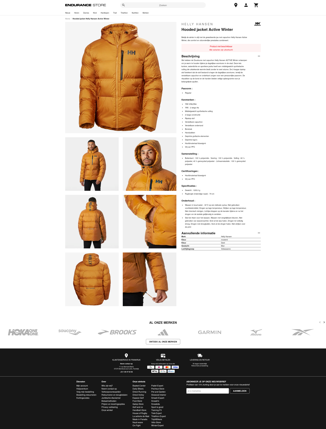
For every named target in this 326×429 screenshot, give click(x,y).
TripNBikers (156, 419)
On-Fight (136, 425)
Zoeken (163, 5)
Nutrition (135, 12)
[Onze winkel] (235, 5)
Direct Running (139, 391)
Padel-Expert (157, 385)
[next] (324, 322)
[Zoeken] (123, 5)
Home (67, 18)
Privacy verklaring (109, 407)
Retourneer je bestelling (199, 366)
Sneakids (155, 403)
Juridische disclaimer (111, 397)
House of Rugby (140, 413)
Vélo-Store (156, 422)
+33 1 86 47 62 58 (126, 372)
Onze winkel (107, 410)
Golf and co (138, 407)
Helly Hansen (197, 24)
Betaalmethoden (108, 400)
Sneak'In (155, 400)
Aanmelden (239, 390)
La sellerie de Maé (141, 416)
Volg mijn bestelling (85, 391)
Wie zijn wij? (107, 385)
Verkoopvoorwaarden (111, 391)
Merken (146, 12)
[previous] (320, 322)
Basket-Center (139, 385)
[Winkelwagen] (256, 5)
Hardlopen (105, 12)
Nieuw (67, 12)
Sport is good (157, 407)
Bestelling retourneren (86, 394)
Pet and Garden (158, 391)
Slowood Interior (158, 394)
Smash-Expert (157, 397)
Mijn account (82, 385)
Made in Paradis (140, 419)
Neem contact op (126, 364)
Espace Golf (138, 397)
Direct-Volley (138, 394)
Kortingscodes (82, 397)
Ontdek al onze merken (163, 341)
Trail (115, 12)
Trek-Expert (156, 413)
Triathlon (124, 12)
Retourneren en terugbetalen (114, 394)
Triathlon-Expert (158, 416)
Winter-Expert (157, 425)
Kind (95, 12)
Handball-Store (139, 410)
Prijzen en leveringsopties (113, 403)
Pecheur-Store (157, 388)
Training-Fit (156, 410)
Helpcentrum (82, 388)
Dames (86, 12)
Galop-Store (138, 403)
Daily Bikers (138, 388)
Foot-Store (137, 400)
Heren (76, 12)
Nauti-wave (138, 422)
